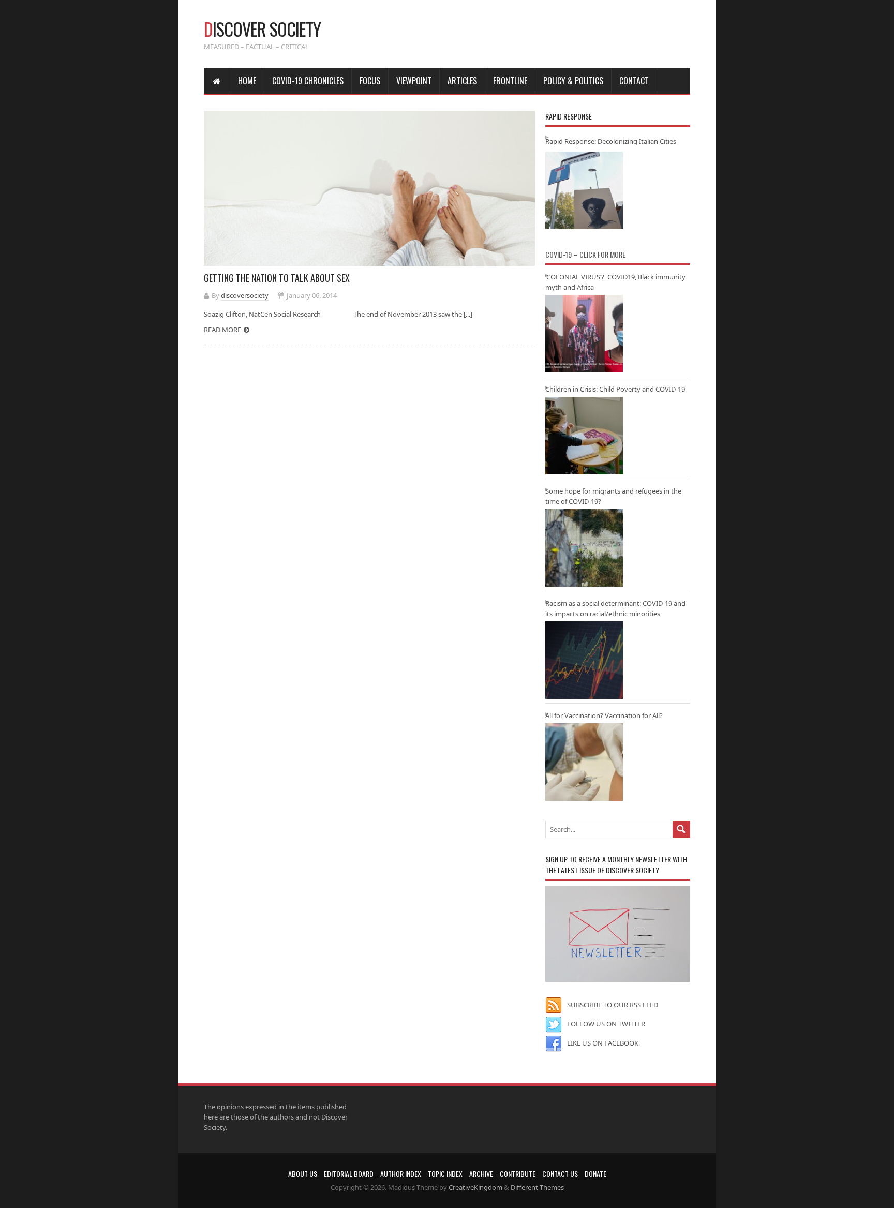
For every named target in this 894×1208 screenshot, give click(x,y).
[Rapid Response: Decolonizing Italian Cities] (584, 190)
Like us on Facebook (602, 1043)
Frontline (510, 80)
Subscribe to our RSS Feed (612, 1004)
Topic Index (445, 1173)
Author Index (400, 1173)
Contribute (517, 1173)
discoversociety (245, 295)
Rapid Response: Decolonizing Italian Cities (610, 141)
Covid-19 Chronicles (308, 80)
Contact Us (560, 1173)
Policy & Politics (573, 80)
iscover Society (262, 29)
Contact (634, 80)
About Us (302, 1173)
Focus (370, 80)
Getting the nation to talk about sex (277, 278)
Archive (481, 1173)
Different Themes (537, 1187)
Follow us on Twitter (606, 1023)
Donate (595, 1173)
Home (247, 80)
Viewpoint (413, 80)
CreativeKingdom (475, 1187)
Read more (222, 329)
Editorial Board (349, 1173)
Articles (462, 80)
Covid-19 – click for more (585, 254)
